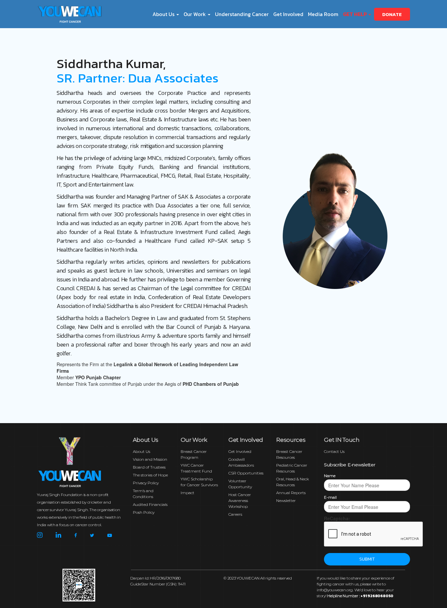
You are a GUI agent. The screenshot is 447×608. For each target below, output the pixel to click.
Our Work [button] (195, 14)
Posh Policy (143, 512)
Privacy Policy (146, 482)
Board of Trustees (149, 467)
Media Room (323, 14)
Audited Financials (150, 504)
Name (329, 475)
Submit (367, 559)
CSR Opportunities (245, 473)
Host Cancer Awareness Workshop (239, 500)
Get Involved (288, 14)
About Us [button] (164, 14)
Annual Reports (291, 492)
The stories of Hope (150, 475)
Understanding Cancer (242, 14)
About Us (141, 451)
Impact (187, 492)
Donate (392, 14)
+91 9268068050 (377, 596)
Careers (235, 514)
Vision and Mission (150, 459)
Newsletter (286, 500)
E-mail (330, 497)
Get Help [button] (355, 14)
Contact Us (334, 451)
